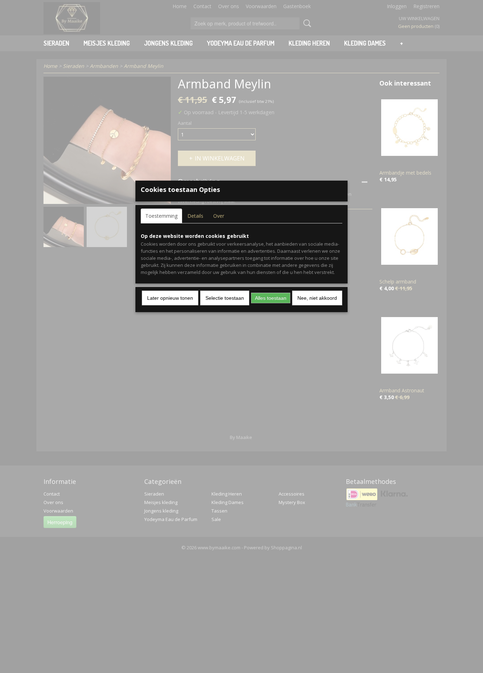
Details (195, 215)
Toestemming (161, 215)
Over (218, 215)
